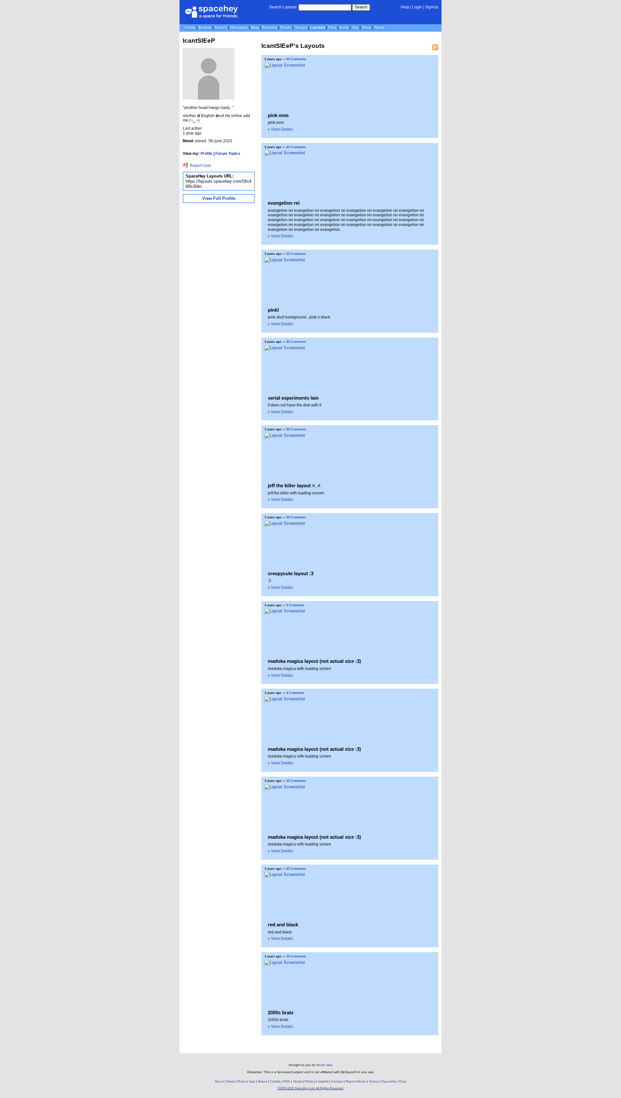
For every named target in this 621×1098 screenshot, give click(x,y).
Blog (255, 27)
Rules (242, 1081)
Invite (344, 27)
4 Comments (295, 692)
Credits (275, 1081)
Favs (332, 27)
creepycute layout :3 (290, 573)
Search (361, 7)
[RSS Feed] (435, 47)
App (355, 27)
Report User (200, 165)
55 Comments (296, 59)
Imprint (323, 1081)
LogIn (417, 7)
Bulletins (269, 27)
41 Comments (296, 147)
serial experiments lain (293, 398)
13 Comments (296, 780)
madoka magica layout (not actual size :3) (314, 661)
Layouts (317, 27)
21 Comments (296, 253)
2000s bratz (281, 1012)
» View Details (280, 129)
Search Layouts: (283, 7)
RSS (286, 1081)
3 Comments (295, 605)
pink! (273, 310)
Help (405, 7)
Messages (239, 27)
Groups (300, 27)
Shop (366, 27)
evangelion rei (284, 203)
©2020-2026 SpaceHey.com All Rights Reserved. (311, 1088)
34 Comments (296, 517)
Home (190, 27)
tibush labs (324, 1065)
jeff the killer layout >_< (294, 485)
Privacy (310, 1081)
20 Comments (296, 429)
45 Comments (296, 341)
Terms (297, 1081)
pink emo (278, 115)
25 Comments (296, 868)
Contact (337, 1081)
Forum (285, 27)
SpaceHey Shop (394, 1081)
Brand (262, 1081)
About (379, 27)
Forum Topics (227, 153)
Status (374, 1081)
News (231, 1081)
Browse (205, 27)
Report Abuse (356, 1081)
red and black (283, 924)
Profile (206, 153)
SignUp (431, 7)
